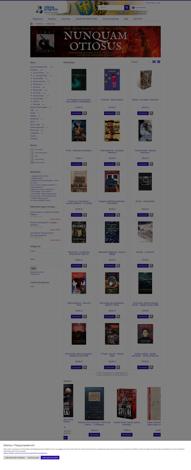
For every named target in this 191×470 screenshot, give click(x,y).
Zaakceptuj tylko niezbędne (15, 458)
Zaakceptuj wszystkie (50, 458)
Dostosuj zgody (33, 458)
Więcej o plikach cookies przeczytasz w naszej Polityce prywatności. (25, 453)
